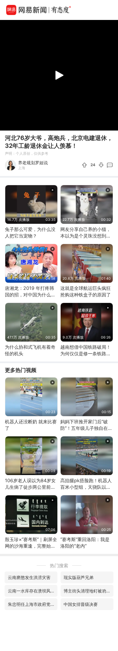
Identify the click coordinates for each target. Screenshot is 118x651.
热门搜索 (59, 565)
